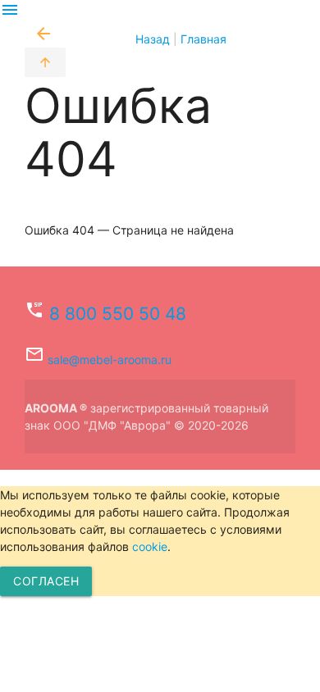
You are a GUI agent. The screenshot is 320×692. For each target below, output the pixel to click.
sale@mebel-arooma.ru (109, 359)
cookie (149, 546)
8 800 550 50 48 (117, 313)
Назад (102, 39)
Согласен (46, 581)
